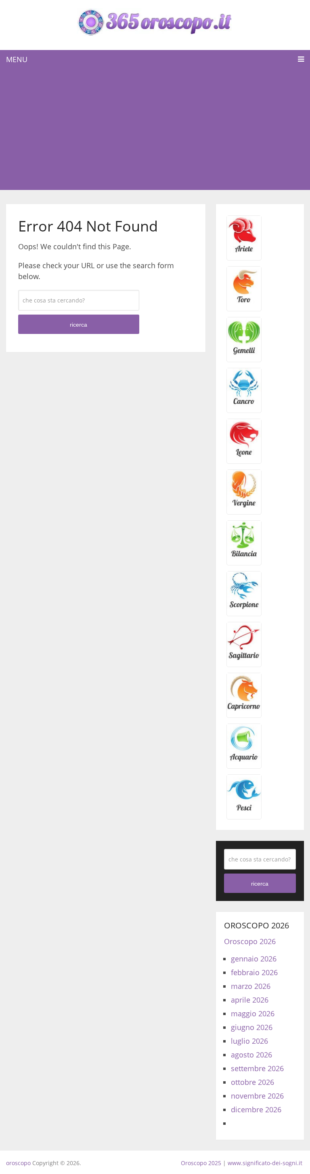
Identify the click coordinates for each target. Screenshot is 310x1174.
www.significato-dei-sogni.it (265, 1163)
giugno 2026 (251, 1027)
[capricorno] (244, 708)
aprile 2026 (249, 1000)
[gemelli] (244, 353)
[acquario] (244, 759)
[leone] (244, 454)
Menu (16, 59)
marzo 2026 (250, 986)
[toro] (244, 302)
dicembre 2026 (256, 1109)
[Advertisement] (155, 129)
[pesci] (244, 810)
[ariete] (244, 251)
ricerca (78, 324)
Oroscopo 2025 (201, 1163)
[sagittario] (244, 658)
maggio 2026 (252, 1013)
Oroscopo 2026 (250, 941)
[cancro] (244, 404)
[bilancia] (244, 556)
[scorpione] (244, 607)
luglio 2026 (249, 1041)
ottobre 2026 (252, 1082)
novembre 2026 (257, 1096)
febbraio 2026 (254, 972)
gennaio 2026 (253, 958)
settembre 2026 (257, 1068)
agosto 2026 (251, 1054)
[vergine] (244, 505)
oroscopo (18, 1163)
